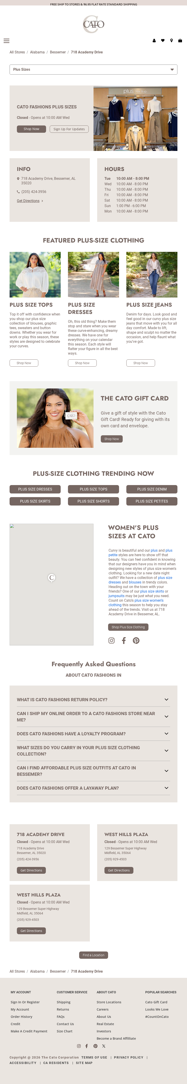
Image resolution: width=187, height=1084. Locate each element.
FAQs (61, 1016)
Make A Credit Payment (29, 1031)
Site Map (84, 1063)
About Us (104, 1016)
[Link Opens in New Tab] (81, 1046)
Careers (103, 1009)
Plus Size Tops (93, 489)
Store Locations (109, 1002)
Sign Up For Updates (69, 129)
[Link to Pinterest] (136, 641)
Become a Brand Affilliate (116, 1038)
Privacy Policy (128, 1057)
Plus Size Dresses (35, 489)
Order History (21, 1016)
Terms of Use (94, 1057)
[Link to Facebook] (123, 641)
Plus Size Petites (152, 501)
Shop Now (31, 129)
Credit (15, 1024)
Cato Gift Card (156, 1002)
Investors (104, 1031)
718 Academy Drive (41, 834)
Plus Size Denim (152, 489)
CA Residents (56, 1063)
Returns (63, 1009)
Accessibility (23, 1063)
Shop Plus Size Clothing (128, 627)
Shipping (63, 1002)
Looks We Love (157, 1009)
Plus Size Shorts (94, 501)
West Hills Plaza (126, 834)
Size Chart (65, 1031)
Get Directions (28, 201)
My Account (20, 1009)
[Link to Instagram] (111, 641)
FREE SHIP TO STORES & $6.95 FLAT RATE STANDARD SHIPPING (93, 4)
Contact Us (65, 1024)
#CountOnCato (157, 1016)
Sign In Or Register (25, 1002)
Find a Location (93, 955)
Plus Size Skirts (35, 501)
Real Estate (105, 1024)
